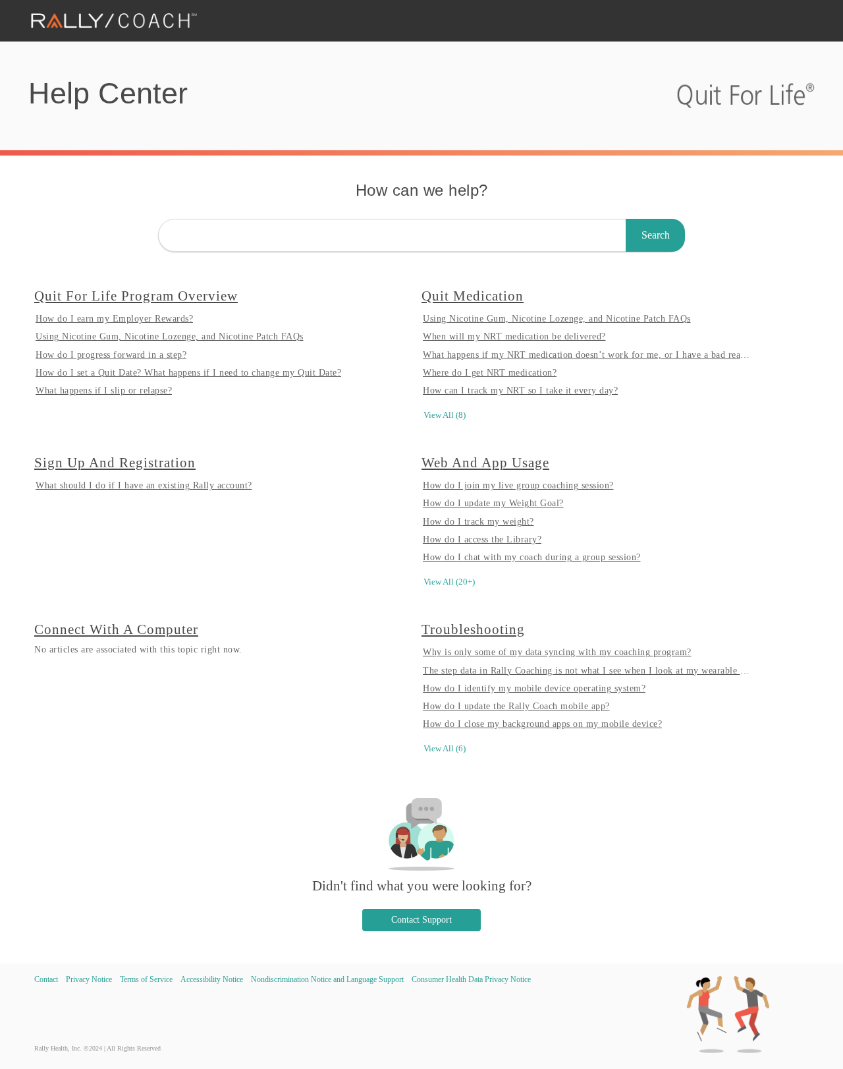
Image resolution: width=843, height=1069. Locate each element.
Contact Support (421, 920)
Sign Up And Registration (115, 462)
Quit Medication (473, 295)
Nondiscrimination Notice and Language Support (327, 979)
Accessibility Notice (211, 979)
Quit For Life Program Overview (136, 295)
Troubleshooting (473, 629)
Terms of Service (146, 979)
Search (655, 235)
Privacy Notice (89, 979)
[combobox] (421, 235)
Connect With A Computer (116, 629)
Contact (46, 979)
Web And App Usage (485, 462)
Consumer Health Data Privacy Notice (471, 979)
